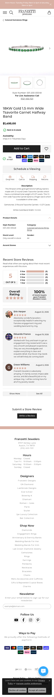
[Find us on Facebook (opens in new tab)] (23, 620)
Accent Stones (9, 245)
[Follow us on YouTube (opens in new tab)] (16, 620)
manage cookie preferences (29, 683)
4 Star (22, 274)
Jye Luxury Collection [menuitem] (27, 514)
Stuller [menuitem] (27, 511)
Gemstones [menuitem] (27, 553)
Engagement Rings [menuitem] (27, 534)
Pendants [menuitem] (27, 564)
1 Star (22, 283)
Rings (29, 230)
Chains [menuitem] (27, 575)
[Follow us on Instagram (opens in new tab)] (31, 620)
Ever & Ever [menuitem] (27, 492)
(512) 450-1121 (27, 99)
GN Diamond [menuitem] (27, 484)
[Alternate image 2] (27, 82)
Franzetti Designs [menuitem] (27, 481)
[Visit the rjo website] (36, 669)
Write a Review (27, 416)
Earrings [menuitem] (27, 560)
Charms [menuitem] (27, 586)
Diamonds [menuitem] (27, 530)
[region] (27, 48)
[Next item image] (50, 48)
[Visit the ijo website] (18, 669)
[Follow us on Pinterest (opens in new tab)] (38, 620)
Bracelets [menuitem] (27, 571)
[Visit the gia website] (28, 669)
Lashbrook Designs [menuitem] (26, 488)
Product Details (10, 218)
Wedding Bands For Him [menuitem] (27, 545)
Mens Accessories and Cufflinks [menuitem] (27, 579)
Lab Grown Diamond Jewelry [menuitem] (27, 549)
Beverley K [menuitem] (27, 496)
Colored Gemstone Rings (16, 20)
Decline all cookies (17, 690)
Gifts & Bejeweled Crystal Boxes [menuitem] (27, 583)
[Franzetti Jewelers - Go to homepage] (27, 12)
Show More (15, 394)
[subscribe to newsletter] (47, 606)
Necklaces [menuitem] (27, 568)
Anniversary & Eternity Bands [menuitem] (26, 538)
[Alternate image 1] (14, 82)
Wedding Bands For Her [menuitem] (27, 541)
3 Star (22, 277)
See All (39, 394)
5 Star (22, 271)
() (46, 271)
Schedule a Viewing (27, 169)
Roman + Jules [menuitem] (27, 503)
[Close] (50, 4)
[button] (11, 12)
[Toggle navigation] (3, 12)
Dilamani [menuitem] (27, 499)
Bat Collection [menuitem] (27, 518)
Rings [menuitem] (27, 556)
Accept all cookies (37, 690)
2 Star (22, 280)
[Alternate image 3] (39, 82)
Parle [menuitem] (27, 507)
